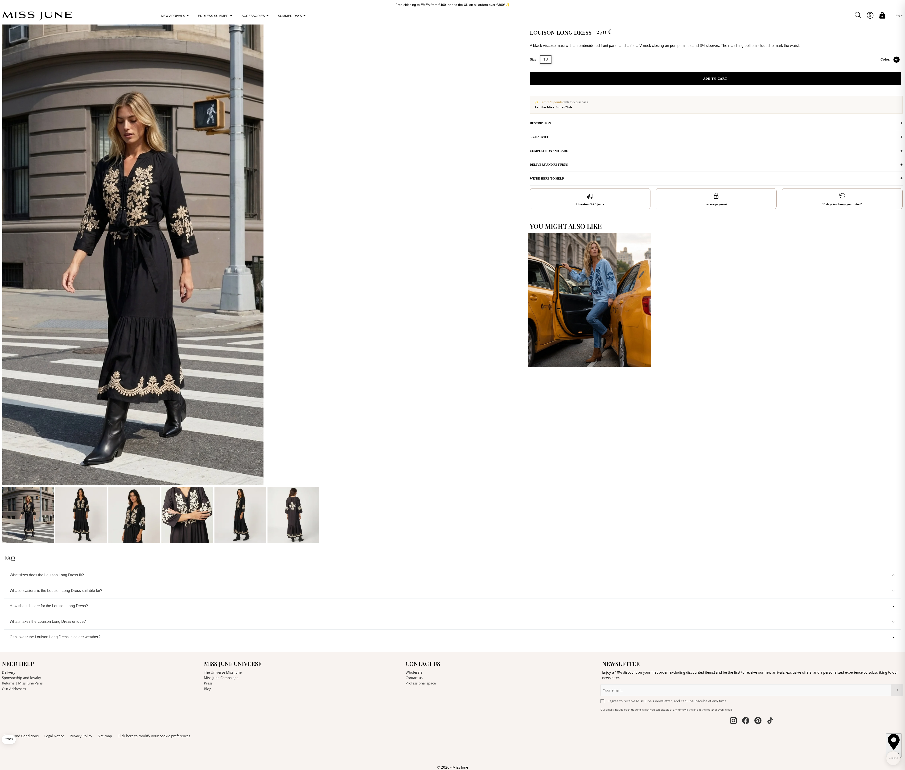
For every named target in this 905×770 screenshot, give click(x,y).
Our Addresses (14, 688)
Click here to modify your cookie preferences (154, 735)
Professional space (421, 683)
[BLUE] (644, 358)
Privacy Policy (81, 735)
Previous (7, 283)
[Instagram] (733, 721)
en (898, 16)
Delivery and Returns (549, 164)
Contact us (414, 677)
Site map (105, 735)
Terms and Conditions (21, 735)
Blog (207, 688)
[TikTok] (770, 721)
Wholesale (414, 672)
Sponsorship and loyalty (21, 677)
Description (540, 123)
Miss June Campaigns (221, 677)
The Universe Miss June (223, 672)
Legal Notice (54, 735)
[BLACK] (896, 59)
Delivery (8, 672)
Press (208, 683)
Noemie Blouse (545, 358)
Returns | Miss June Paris (22, 683)
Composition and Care (549, 151)
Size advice (539, 137)
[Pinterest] (758, 721)
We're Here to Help (547, 178)
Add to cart (715, 78)
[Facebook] (745, 721)
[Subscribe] (897, 690)
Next (521, 283)
